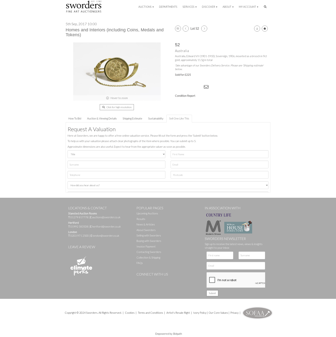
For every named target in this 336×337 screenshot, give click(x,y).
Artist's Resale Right (178, 312)
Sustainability (155, 118)
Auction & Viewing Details (102, 118)
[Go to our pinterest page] (154, 280)
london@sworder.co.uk (105, 235)
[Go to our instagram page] (199, 87)
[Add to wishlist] (265, 29)
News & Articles (145, 224)
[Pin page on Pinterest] (192, 87)
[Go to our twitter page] (147, 280)
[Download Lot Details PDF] (257, 29)
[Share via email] (206, 87)
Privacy (234, 312)
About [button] (227, 6)
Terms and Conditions (151, 312)
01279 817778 (79, 217)
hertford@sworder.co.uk (106, 226)
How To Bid (74, 118)
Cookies (130, 312)
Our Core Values (218, 312)
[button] (265, 7)
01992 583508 (79, 226)
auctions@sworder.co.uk (105, 217)
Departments (168, 6)
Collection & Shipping (148, 257)
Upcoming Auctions (147, 213)
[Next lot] (204, 29)
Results (140, 219)
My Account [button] (248, 6)
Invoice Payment (146, 246)
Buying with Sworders (148, 240)
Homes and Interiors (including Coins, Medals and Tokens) (115, 32)
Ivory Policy (199, 312)
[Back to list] (178, 29)
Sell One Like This (179, 118)
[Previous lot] (186, 29)
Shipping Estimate (132, 118)
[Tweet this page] (185, 87)
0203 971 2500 (79, 235)
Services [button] (189, 6)
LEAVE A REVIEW (81, 247)
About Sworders (146, 230)
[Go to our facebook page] (139, 280)
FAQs (139, 262)
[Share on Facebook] (178, 87)
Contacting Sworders (148, 251)
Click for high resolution (119, 107)
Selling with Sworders (148, 235)
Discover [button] (209, 6)
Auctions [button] (145, 6)
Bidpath (177, 333)
